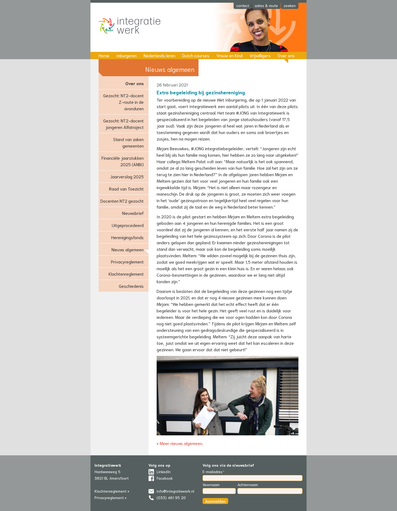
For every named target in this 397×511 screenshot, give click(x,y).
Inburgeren (126, 55)
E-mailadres (213, 471)
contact (242, 5)
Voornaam (211, 484)
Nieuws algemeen (128, 249)
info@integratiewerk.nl (175, 491)
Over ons (286, 55)
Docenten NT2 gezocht (122, 200)
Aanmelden (215, 501)
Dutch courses (195, 55)
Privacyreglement (127, 261)
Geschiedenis (131, 286)
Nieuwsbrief (133, 213)
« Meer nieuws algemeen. (180, 443)
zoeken (290, 5)
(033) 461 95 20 (171, 497)
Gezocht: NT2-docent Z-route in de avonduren (123, 101)
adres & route (266, 5)
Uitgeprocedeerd (128, 225)
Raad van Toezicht (126, 188)
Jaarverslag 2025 (127, 176)
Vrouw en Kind (229, 55)
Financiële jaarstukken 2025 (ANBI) (123, 161)
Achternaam (247, 484)
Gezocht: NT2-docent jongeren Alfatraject (123, 124)
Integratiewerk (134, 26)
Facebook (165, 478)
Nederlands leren (159, 55)
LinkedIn (164, 471)
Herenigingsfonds (127, 237)
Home (104, 55)
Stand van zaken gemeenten (128, 142)
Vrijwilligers (260, 55)
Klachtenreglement (126, 273)
